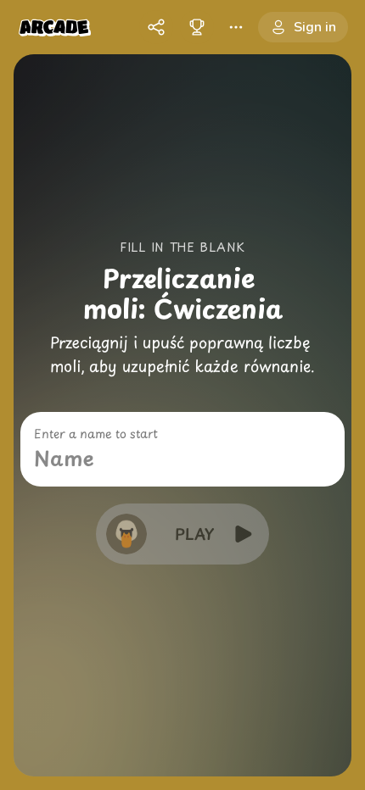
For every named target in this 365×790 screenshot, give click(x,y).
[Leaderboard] (197, 27)
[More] (236, 27)
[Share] (156, 27)
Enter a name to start (96, 434)
